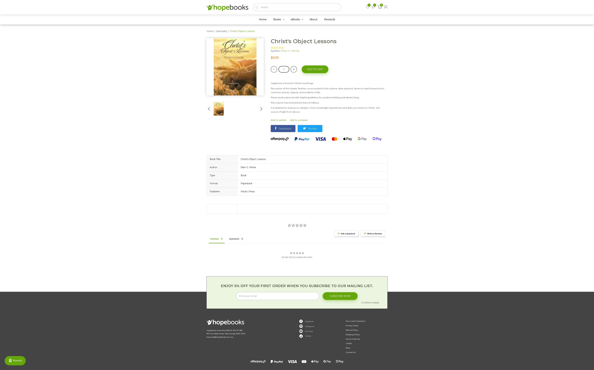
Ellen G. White (290, 50)
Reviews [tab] (214, 238)
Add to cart (315, 69)
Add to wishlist (278, 120)
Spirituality (221, 31)
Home (210, 31)
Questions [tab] (234, 238)
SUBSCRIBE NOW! (340, 296)
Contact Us (351, 352)
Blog (348, 348)
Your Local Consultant (355, 321)
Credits (349, 343)
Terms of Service (353, 339)
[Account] (385, 7)
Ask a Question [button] (348, 233)
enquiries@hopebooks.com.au (220, 337)
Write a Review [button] (374, 233)
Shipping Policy (353, 334)
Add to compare (299, 120)
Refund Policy (352, 330)
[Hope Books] (227, 7)
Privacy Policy (352, 325)
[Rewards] (15, 360)
